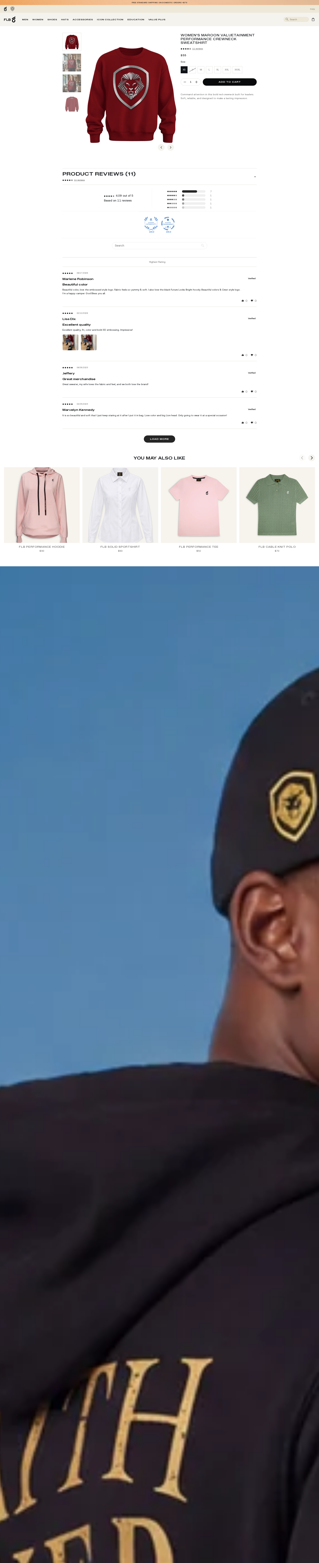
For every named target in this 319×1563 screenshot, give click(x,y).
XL (217, 69)
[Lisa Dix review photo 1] (70, 342)
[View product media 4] (71, 104)
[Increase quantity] (196, 82)
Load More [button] (159, 439)
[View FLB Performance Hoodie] (42, 505)
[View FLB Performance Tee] (199, 505)
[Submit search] (287, 19)
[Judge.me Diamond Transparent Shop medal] (168, 223)
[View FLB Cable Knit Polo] (277, 505)
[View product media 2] (71, 63)
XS (184, 69)
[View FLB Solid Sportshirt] (120, 505)
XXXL (237, 69)
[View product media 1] (71, 42)
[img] (67, 273)
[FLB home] (9, 19)
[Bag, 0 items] (313, 19)
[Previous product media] (161, 147)
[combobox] (299, 19)
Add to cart (230, 81)
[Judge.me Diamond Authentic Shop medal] (151, 223)
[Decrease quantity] (185, 82)
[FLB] (6, 9)
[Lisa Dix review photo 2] (89, 342)
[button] (186, 48)
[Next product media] (170, 147)
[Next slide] (311, 458)
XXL (227, 69)
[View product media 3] (71, 83)
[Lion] (12, 9)
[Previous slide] (302, 458)
